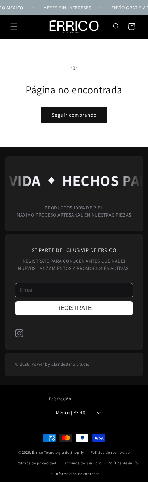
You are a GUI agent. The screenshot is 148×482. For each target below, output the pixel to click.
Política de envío (123, 463)
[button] (13, 26)
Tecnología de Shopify (64, 452)
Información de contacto (77, 473)
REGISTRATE (74, 308)
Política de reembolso (110, 452)
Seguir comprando (74, 115)
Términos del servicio (82, 463)
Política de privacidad (36, 463)
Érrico (37, 452)
